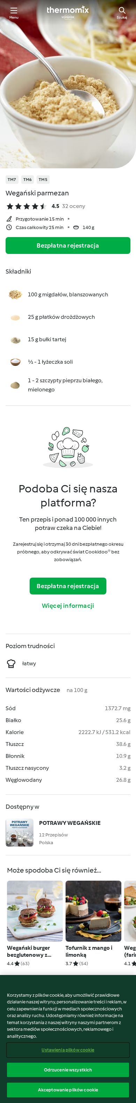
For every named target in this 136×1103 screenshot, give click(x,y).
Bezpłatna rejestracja (68, 245)
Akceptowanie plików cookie (68, 1089)
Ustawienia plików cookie (67, 1049)
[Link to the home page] (68, 13)
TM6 (27, 179)
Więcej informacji (68, 606)
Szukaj (122, 17)
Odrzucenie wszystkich (68, 1069)
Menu (14, 17)
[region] (68, 1039)
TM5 (43, 179)
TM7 (12, 179)
